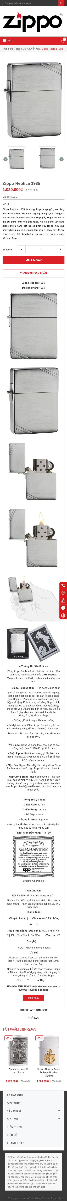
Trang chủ (8, 48)
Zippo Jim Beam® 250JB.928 (18, 1070)
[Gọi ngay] (63, 585)
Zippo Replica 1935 (23, 687)
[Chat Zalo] (63, 615)
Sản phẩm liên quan (19, 1029)
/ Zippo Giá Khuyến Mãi (27, 48)
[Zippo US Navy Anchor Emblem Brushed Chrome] (49, 1051)
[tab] (33, 273)
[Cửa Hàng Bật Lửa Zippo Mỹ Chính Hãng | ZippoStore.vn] (33, 22)
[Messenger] (63, 608)
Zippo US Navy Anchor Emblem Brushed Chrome (49, 1072)
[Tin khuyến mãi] (63, 593)
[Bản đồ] (63, 600)
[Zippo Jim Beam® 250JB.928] (18, 1051)
